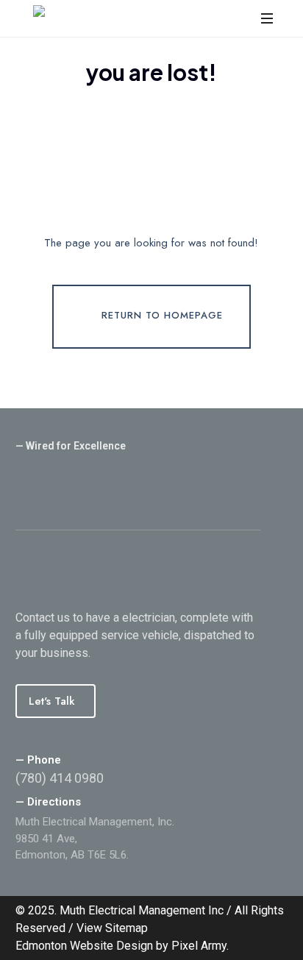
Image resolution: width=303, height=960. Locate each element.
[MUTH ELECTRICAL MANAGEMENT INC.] (131, 18)
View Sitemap (112, 928)
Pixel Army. (200, 946)
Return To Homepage (162, 316)
